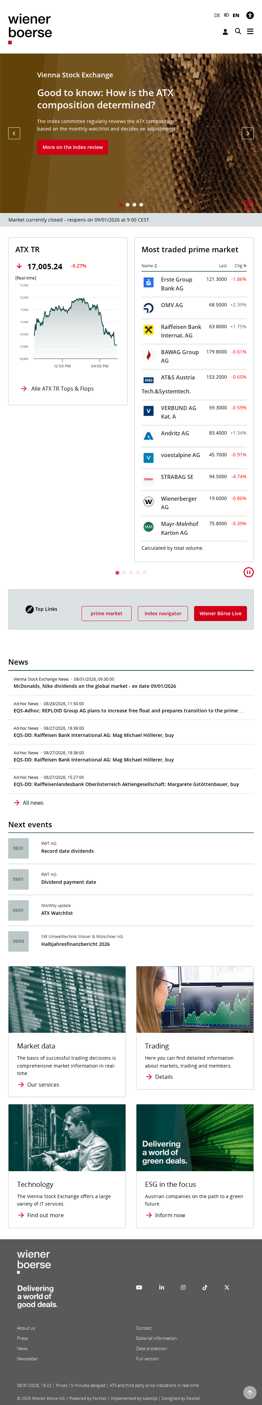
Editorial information (156, 1338)
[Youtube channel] (139, 1287)
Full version (147, 1359)
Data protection (151, 1348)
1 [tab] (120, 205)
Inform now (170, 1215)
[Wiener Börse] (30, 28)
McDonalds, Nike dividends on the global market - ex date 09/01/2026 (95, 686)
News (22, 1348)
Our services (43, 1084)
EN (236, 15)
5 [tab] (144, 573)
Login (226, 32)
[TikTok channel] (205, 1287)
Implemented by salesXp (134, 1398)
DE (217, 15)
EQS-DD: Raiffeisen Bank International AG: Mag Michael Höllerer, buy (94, 735)
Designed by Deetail (181, 1398)
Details (164, 1077)
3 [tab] (134, 205)
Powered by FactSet (87, 1398)
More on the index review (73, 147)
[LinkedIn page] (161, 1287)
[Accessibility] (250, 15)
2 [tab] (127, 205)
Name (147, 266)
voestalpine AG (180, 455)
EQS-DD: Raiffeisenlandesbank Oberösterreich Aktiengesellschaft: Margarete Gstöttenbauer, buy (126, 784)
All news (33, 802)
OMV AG (172, 305)
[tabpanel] (131, 133)
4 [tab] (141, 205)
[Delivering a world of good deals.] (37, 1299)
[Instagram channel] (183, 1287)
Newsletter (27, 1359)
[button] (14, 133)
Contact (143, 1328)
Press (22, 1338)
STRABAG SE (177, 477)
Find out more (45, 1215)
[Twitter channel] (227, 1287)
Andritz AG (175, 433)
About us (26, 1328)
